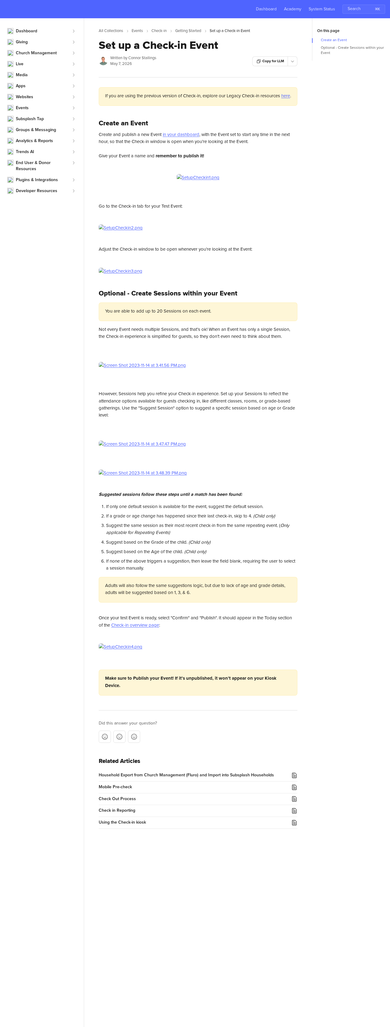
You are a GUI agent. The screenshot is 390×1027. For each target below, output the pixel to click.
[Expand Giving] (73, 42)
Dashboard (266, 9)
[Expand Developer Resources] (73, 191)
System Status (322, 9)
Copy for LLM (273, 61)
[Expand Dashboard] (73, 31)
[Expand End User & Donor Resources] (73, 163)
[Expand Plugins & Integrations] (73, 180)
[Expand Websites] (73, 97)
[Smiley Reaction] (134, 737)
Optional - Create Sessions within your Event (352, 50)
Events (137, 31)
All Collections (111, 31)
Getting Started (188, 31)
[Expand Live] (73, 64)
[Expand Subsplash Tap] (73, 119)
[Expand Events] (73, 108)
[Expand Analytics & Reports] (73, 141)
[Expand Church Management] (73, 53)
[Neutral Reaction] (119, 737)
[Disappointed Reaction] (105, 737)
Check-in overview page (135, 625)
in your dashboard (181, 134)
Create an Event (334, 40)
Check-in (159, 31)
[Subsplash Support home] (6, 9)
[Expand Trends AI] (73, 152)
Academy (292, 9)
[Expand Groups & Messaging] (73, 130)
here (285, 96)
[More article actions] (292, 61)
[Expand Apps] (73, 86)
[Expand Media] (73, 75)
